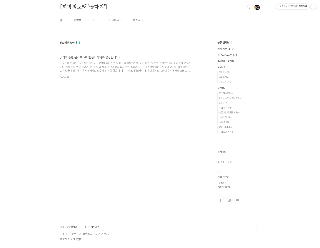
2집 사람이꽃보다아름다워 (231, 98)
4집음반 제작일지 (227, 131)
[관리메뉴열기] (313, 6)
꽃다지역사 (224, 77)
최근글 (220, 162)
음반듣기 (221, 87)
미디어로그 (115, 20)
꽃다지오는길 (225, 82)
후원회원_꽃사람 (225, 61)
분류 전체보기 (224, 42)
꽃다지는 (221, 67)
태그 (95, 20)
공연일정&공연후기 (227, 54)
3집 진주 (223, 102)
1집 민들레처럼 (226, 93)
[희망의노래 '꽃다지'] (83, 7)
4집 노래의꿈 (225, 107)
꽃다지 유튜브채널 (68, 226)
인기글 (231, 162)
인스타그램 (229, 200)
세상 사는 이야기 (225, 48)
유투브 (237, 200)
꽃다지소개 (224, 72)
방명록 (77, 20)
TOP (257, 228)
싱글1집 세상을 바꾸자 (229, 112)
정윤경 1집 (224, 122)
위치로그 (138, 20)
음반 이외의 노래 (226, 126)
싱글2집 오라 (225, 117)
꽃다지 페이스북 (91, 226)
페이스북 (220, 200)
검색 (248, 7)
